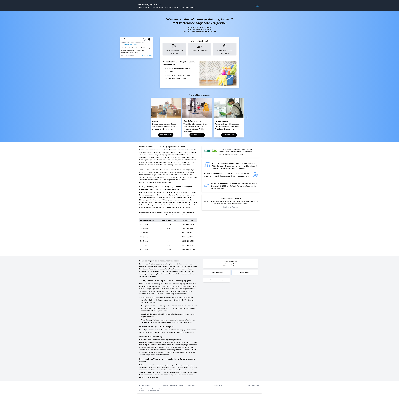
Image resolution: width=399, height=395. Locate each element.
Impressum (192, 385)
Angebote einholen (166, 135)
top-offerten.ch (244, 272)
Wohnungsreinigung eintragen (173, 385)
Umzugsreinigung (158, 7)
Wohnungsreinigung (188, 7)
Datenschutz (217, 385)
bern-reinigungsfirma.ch (149, 4)
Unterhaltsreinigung (172, 7)
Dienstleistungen (144, 385)
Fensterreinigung (144, 7)
